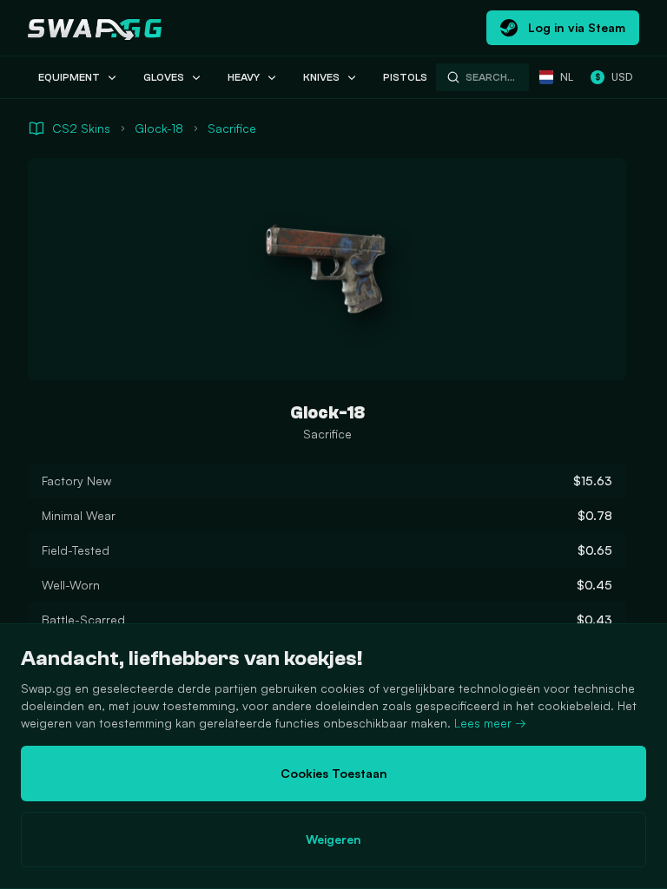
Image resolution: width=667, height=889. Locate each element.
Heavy (244, 77)
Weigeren (333, 839)
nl (566, 76)
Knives (321, 77)
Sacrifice (232, 128)
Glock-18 (159, 128)
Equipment (69, 77)
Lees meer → (490, 722)
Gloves (163, 77)
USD (613, 76)
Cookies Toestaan (334, 773)
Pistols (405, 77)
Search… (490, 77)
